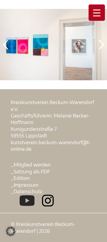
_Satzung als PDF (30, 172)
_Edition (20, 178)
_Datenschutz (26, 191)
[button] (10, 231)
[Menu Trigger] (97, 12)
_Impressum (24, 185)
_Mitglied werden (31, 165)
